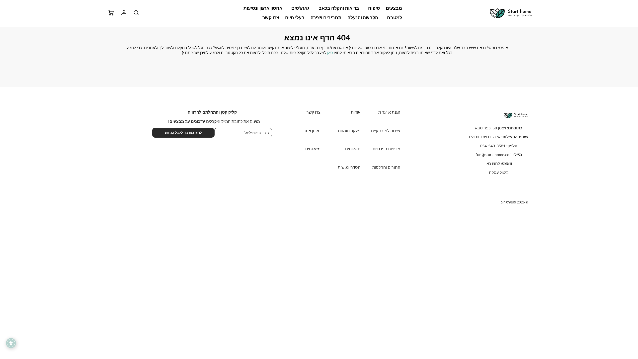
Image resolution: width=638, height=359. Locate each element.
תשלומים (352, 148)
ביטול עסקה (499, 172)
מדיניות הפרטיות (386, 148)
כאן (330, 52)
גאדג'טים (300, 8)
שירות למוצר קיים (385, 130)
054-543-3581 (492, 145)
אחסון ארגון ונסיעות (262, 8)
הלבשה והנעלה (362, 17)
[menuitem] (393, 8)
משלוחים (312, 148)
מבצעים (394, 8)
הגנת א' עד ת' (389, 112)
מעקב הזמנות (349, 130)
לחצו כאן (492, 163)
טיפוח (374, 8)
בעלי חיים (295, 17)
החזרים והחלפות (386, 167)
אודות (355, 112)
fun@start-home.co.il (494, 154)
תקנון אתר (312, 130)
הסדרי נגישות (349, 167)
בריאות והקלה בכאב (339, 8)
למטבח (394, 17)
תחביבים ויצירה (326, 17)
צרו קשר (270, 17)
